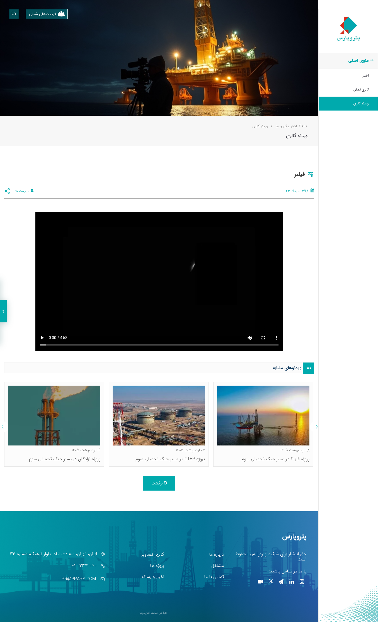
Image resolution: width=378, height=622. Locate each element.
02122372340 (84, 565)
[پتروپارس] (348, 17)
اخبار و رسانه (153, 576)
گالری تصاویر (360, 89)
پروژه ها (157, 565)
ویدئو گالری (361, 103)
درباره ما (216, 554)
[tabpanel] (263, 424)
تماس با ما (214, 576)
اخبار (366, 75)
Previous (315, 426)
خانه (304, 126)
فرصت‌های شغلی (42, 14)
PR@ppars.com (79, 579)
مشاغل (217, 565)
